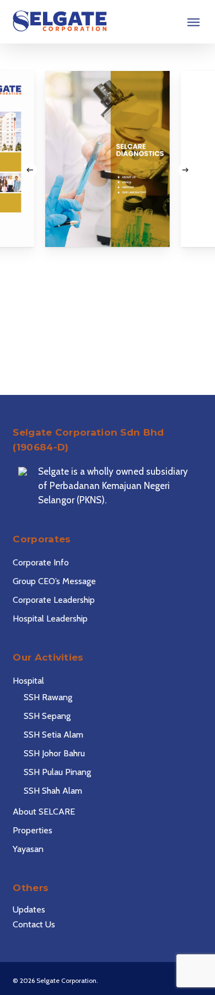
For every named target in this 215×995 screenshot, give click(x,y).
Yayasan (28, 849)
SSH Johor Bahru (54, 753)
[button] (193, 21)
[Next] (185, 170)
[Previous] (30, 170)
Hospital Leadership (50, 618)
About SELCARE (44, 811)
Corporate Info (41, 562)
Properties (32, 830)
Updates (29, 909)
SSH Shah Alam (53, 790)
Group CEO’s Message (54, 581)
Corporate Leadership (54, 600)
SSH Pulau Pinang (57, 772)
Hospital (28, 680)
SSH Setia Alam (53, 734)
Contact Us (34, 924)
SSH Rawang (48, 697)
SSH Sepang (47, 716)
